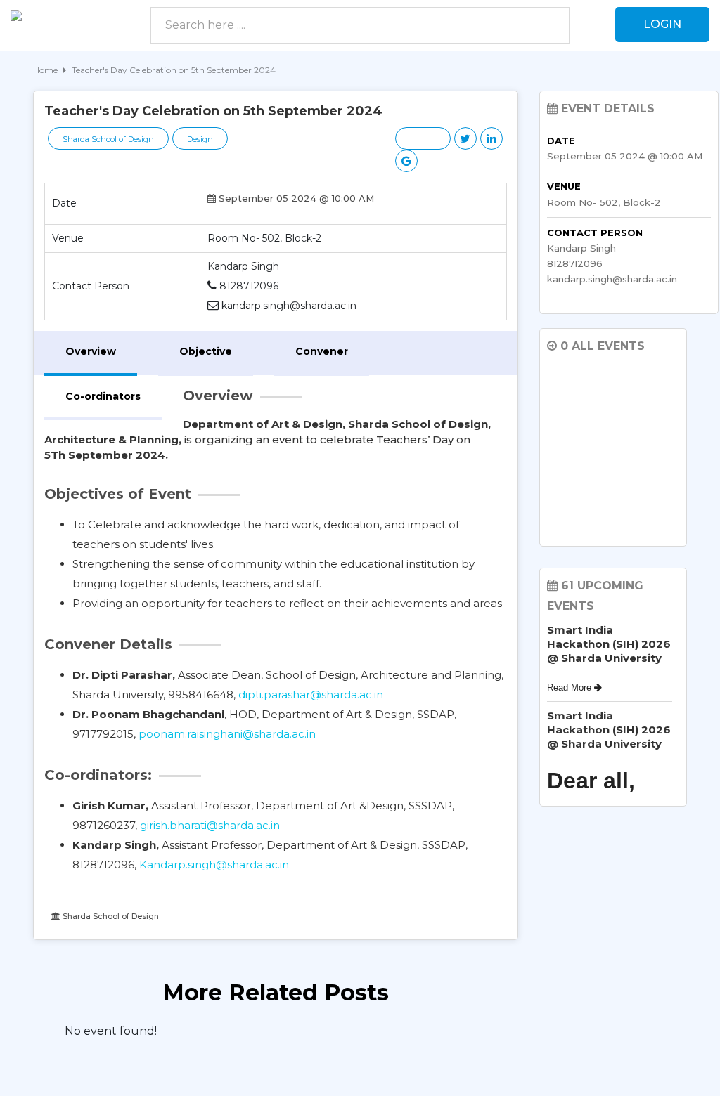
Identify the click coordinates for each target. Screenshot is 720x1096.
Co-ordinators (103, 396)
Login (662, 24)
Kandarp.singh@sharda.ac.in (214, 864)
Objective (205, 351)
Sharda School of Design (108, 139)
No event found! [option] (111, 1031)
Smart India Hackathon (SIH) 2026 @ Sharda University (609, 644)
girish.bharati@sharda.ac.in (210, 825)
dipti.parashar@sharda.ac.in (310, 694)
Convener (321, 351)
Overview (90, 351)
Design (200, 139)
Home (45, 70)
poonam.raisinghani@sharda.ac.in (227, 734)
